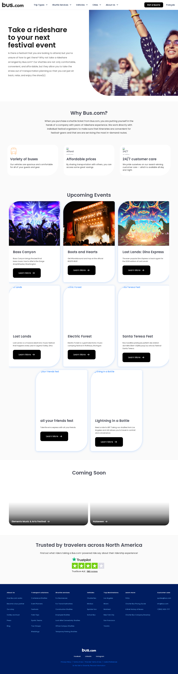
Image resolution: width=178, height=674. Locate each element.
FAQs (127, 598)
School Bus (91, 615)
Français (170, 4)
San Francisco (109, 620)
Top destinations (111, 592)
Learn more (130, 592)
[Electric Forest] (89, 308)
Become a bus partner (15, 604)
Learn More (26, 273)
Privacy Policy (66, 662)
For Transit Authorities (64, 604)
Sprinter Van (92, 609)
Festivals (34, 609)
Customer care (163, 592)
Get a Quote (153, 4)
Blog (8, 626)
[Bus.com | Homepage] (89, 651)
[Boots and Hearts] (89, 223)
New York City (109, 615)
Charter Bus (91, 598)
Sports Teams (36, 620)
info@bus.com (163, 604)
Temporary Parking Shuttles (66, 631)
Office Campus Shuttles (64, 626)
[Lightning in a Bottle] (116, 392)
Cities (95, 4)
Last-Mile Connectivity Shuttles (67, 620)
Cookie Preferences (110, 662)
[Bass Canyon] (34, 223)
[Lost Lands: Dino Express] (144, 223)
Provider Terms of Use (93, 662)
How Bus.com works (14, 598)
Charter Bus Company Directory (137, 615)
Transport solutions (40, 592)
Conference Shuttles (39, 598)
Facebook (77, 656)
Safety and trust (13, 615)
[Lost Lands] (34, 308)
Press (9, 620)
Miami (106, 604)
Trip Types (39, 4)
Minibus (90, 604)
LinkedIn (88, 656)
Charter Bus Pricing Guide (135, 604)
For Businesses (61, 598)
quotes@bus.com (164, 598)
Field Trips (35, 615)
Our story (10, 609)
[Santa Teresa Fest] (144, 308)
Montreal (107, 609)
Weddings (35, 631)
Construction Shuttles (64, 609)
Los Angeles (108, 598)
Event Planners (37, 604)
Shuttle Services (60, 4)
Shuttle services (62, 592)
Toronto (106, 626)
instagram (100, 656)
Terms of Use (78, 662)
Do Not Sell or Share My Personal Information (89, 666)
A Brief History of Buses (134, 609)
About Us (110, 4)
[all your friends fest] (61, 392)
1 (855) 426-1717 (163, 609)
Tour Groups (36, 626)
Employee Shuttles (62, 615)
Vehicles (80, 4)
